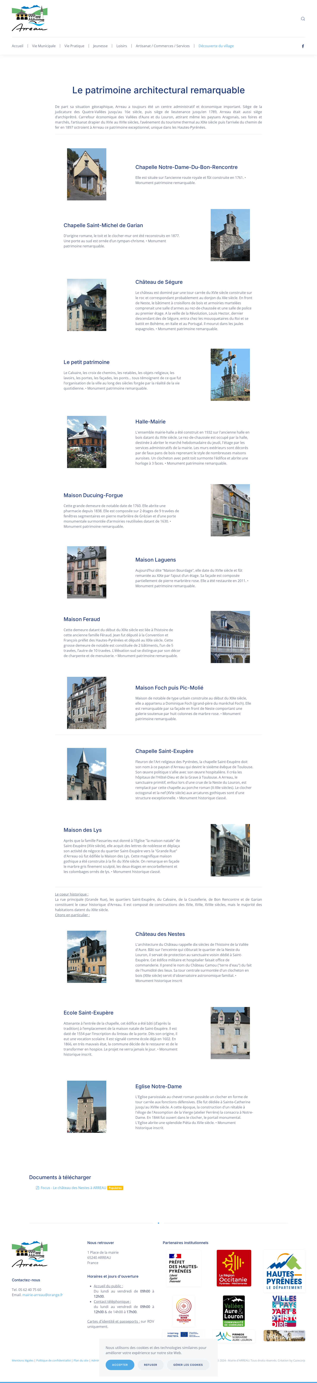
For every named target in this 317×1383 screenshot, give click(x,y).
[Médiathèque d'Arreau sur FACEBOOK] (303, 46)
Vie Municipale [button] (44, 46)
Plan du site (81, 1360)
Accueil (17, 46)
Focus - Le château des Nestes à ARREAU (73, 1187)
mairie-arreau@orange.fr (43, 1294)
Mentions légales (22, 1360)
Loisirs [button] (121, 46)
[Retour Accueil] (29, 18)
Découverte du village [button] (216, 46)
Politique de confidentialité (53, 1360)
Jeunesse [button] (100, 46)
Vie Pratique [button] (74, 46)
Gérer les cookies (188, 1364)
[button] (303, 19)
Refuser (150, 1364)
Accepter (120, 1364)
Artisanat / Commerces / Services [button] (163, 46)
